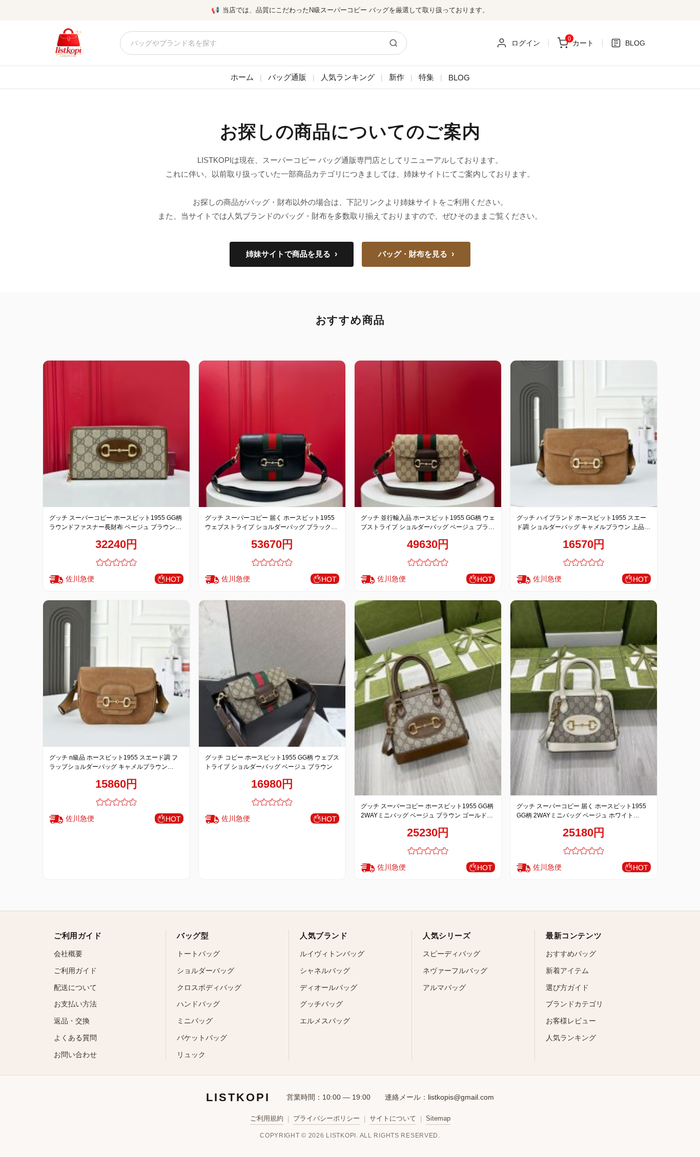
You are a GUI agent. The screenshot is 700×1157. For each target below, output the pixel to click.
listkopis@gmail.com (461, 1097)
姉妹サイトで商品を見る (291, 254)
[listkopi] (68, 43)
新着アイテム (567, 970)
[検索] (393, 43)
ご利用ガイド (75, 970)
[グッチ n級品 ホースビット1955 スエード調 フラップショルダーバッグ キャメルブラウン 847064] (116, 673)
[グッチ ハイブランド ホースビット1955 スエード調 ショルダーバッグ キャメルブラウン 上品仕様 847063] (583, 434)
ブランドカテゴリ (574, 1004)
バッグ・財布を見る (416, 254)
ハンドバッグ (198, 1004)
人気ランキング (348, 77)
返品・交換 (72, 1021)
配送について (75, 987)
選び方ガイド (567, 987)
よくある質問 (75, 1038)
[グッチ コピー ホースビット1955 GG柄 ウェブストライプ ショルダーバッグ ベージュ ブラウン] (272, 673)
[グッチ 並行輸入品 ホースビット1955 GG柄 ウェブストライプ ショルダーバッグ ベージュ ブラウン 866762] (428, 434)
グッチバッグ (321, 1004)
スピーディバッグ (451, 954)
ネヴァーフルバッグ (455, 970)
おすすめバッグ (571, 954)
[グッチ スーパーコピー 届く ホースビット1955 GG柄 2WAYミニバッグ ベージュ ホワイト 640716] (583, 697)
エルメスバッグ (325, 1021)
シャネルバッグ (325, 970)
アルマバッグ (444, 987)
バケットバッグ (202, 1038)
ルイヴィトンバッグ (332, 954)
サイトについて (392, 1118)
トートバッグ (198, 954)
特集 (426, 77)
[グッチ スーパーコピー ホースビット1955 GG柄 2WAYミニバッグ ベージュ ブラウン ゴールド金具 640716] (428, 697)
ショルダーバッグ (205, 970)
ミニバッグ (195, 1021)
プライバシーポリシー (326, 1118)
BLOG (459, 77)
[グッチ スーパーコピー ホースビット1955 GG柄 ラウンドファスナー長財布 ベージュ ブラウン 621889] (116, 434)
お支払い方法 (75, 1004)
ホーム (242, 77)
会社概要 (68, 954)
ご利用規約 (266, 1118)
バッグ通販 (287, 77)
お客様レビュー (571, 1021)
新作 (396, 77)
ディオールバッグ (328, 987)
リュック (191, 1054)
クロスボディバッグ (209, 987)
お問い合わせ (75, 1054)
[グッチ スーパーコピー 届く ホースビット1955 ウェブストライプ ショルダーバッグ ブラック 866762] (272, 434)
